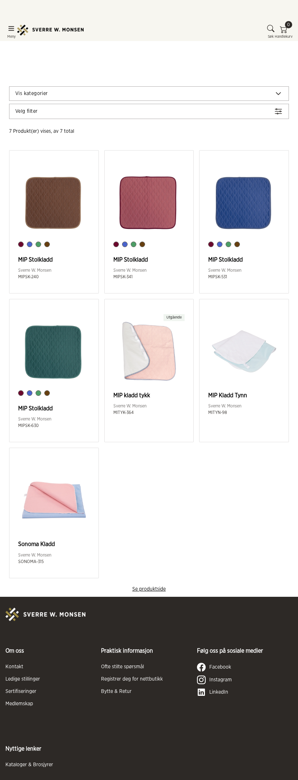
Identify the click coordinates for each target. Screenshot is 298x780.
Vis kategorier (31, 93)
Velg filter (26, 111)
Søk (271, 36)
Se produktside (149, 589)
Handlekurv (284, 31)
